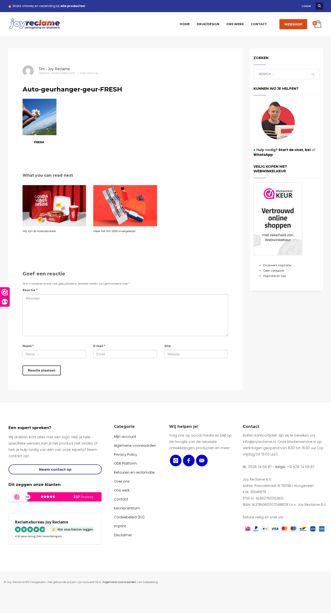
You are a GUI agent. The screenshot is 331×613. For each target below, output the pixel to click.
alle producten (72, 6)
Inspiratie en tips (274, 276)
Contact (251, 426)
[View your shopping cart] (317, 24)
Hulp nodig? (280, 149)
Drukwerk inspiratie (277, 265)
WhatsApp (263, 154)
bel (307, 149)
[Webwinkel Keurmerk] (277, 218)
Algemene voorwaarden (119, 582)
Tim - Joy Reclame (54, 69)
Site (167, 346)
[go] (313, 74)
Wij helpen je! (183, 426)
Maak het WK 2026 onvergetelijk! (114, 231)
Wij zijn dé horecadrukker (39, 231)
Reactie (30, 290)
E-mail (99, 346)
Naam (28, 346)
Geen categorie (273, 270)
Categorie (124, 426)
